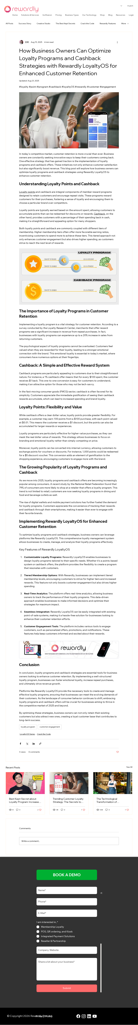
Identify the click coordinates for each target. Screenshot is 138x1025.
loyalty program (28, 727)
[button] (30, 15)
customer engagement (50, 727)
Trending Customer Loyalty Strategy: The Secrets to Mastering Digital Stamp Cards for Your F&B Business (69, 800)
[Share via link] (40, 743)
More (123, 23)
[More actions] (117, 42)
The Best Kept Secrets (65, 23)
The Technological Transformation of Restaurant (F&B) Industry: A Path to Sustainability (112, 800)
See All (129, 767)
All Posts (9, 23)
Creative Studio (43, 23)
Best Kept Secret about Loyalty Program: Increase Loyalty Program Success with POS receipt (24, 800)
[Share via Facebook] (20, 743)
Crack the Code (87, 23)
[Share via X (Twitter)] (27, 743)
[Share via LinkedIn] (33, 743)
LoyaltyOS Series (27, 734)
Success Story (25, 23)
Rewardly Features (108, 23)
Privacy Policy (44, 1016)
